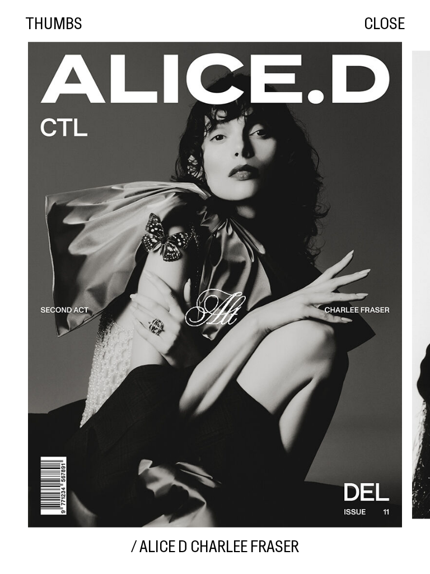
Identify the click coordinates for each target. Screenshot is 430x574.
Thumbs (53, 25)
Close (384, 25)
